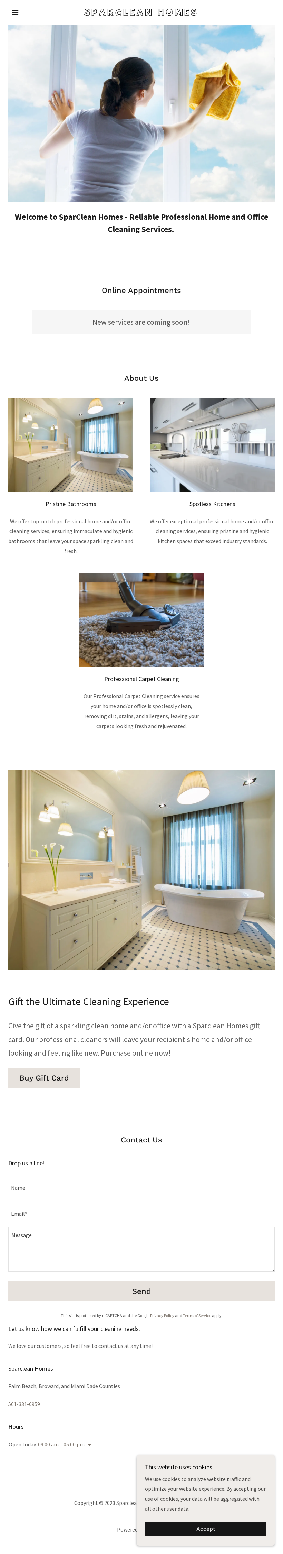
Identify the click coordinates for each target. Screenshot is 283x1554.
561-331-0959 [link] (24, 1403)
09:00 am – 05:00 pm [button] (61, 1444)
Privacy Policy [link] (162, 1315)
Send (141, 1291)
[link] (141, 13)
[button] (28, 12)
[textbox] (141, 1184)
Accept (205, 1529)
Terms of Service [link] (197, 1315)
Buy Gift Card (44, 1078)
